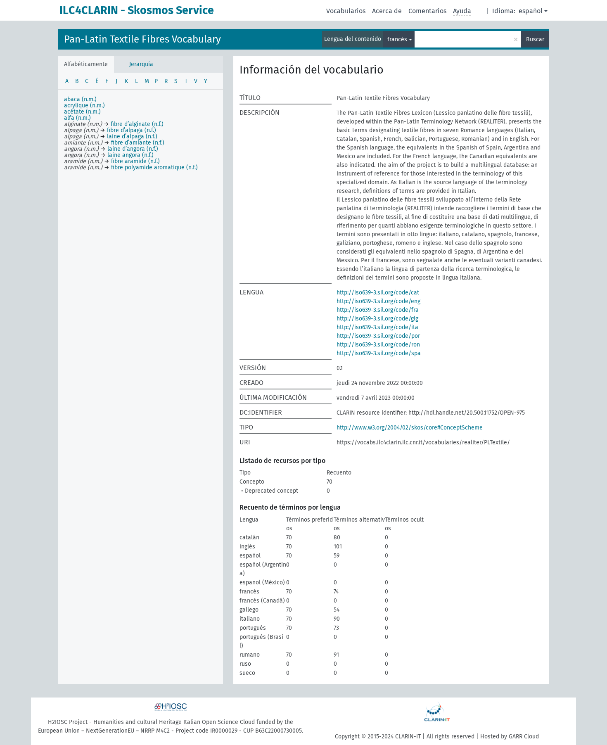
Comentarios (427, 11)
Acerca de (387, 11)
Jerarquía (141, 64)
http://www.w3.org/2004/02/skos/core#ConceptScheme (410, 427)
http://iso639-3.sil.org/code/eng (378, 301)
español (531, 11)
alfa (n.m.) (77, 117)
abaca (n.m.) (80, 99)
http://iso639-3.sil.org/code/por (378, 335)
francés (397, 39)
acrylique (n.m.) (84, 105)
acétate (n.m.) (82, 111)
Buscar (535, 39)
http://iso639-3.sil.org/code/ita (377, 327)
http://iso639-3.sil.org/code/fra (378, 309)
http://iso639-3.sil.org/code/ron (378, 344)
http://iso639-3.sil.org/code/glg (377, 318)
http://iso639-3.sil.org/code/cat (378, 292)
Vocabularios (345, 11)
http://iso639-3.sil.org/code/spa (379, 353)
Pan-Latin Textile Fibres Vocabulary (142, 39)
